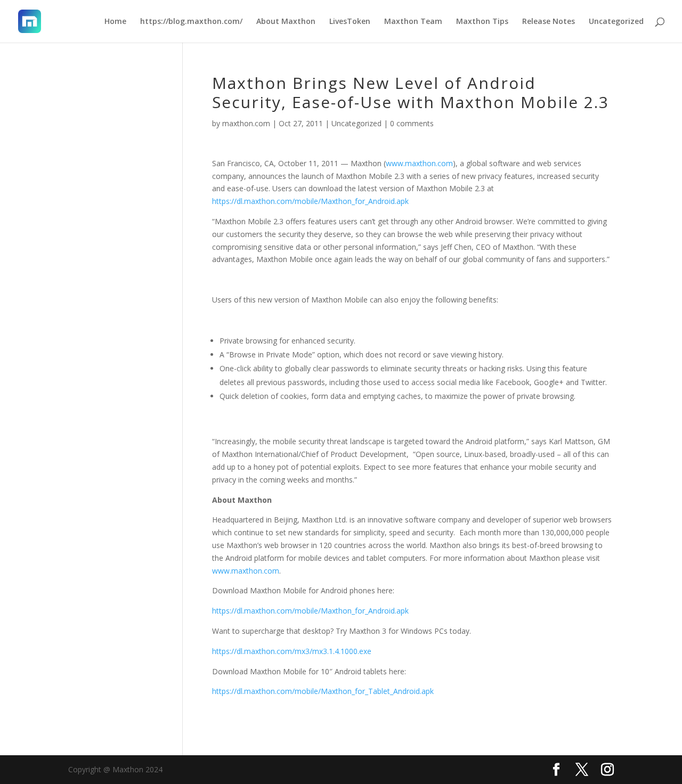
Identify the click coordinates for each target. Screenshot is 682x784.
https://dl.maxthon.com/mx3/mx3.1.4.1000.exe (291, 651)
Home (115, 22)
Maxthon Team (413, 22)
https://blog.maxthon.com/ (191, 22)
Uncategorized (616, 22)
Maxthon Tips (482, 22)
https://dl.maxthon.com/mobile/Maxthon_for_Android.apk (310, 201)
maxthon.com (246, 123)
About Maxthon (285, 22)
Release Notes (548, 22)
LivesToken (349, 22)
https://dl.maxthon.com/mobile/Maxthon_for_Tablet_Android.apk (323, 691)
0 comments (412, 123)
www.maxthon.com (419, 163)
